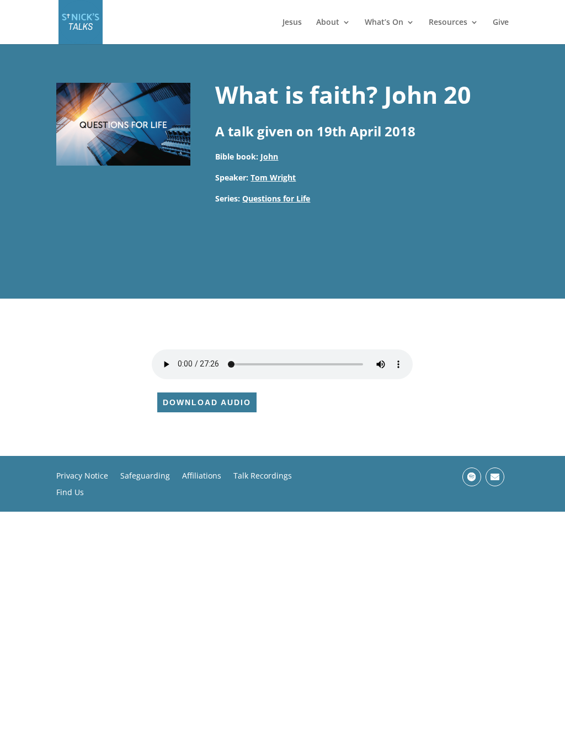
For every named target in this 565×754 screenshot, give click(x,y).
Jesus (292, 22)
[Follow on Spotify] (471, 477)
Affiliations (201, 476)
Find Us (70, 492)
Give (501, 22)
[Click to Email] (495, 477)
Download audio (207, 402)
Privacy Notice (82, 476)
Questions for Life (276, 198)
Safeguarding (145, 476)
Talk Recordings (262, 476)
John (269, 156)
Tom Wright (273, 177)
